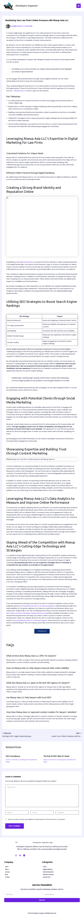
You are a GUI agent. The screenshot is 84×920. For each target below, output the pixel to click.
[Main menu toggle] (78, 6)
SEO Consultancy (13, 756)
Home (6, 866)
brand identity (27, 262)
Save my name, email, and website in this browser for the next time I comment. (36, 819)
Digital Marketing (47, 869)
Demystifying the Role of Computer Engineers (38, 606)
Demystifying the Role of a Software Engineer (30, 620)
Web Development (48, 872)
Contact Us (42, 631)
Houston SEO (46, 877)
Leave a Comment (12, 760)
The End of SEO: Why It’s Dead (56, 756)
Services (7, 872)
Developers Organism (27, 5)
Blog (6, 874)
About (7, 869)
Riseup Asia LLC (19, 91)
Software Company (48, 874)
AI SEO (45, 866)
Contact (7, 877)
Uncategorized (24, 760)
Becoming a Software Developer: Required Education (25, 613)
